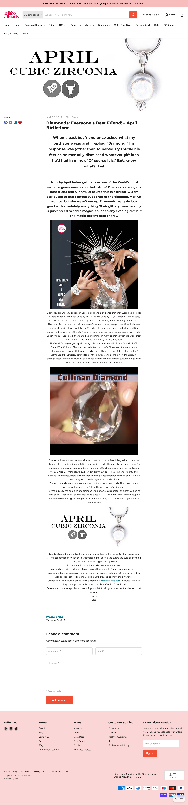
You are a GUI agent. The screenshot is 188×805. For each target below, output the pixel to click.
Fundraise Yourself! (82, 749)
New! (17, 25)
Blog (41, 732)
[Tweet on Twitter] (10, 122)
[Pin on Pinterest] (20, 122)
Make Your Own (122, 25)
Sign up (150, 753)
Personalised (143, 25)
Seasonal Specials (35, 25)
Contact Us (44, 736)
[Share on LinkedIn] (15, 122)
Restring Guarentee (117, 736)
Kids (156, 25)
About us (77, 728)
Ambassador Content (49, 749)
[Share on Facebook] (6, 122)
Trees (76, 732)
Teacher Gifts (11, 33)
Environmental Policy (118, 745)
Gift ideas (168, 25)
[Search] (133, 14)
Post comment (59, 700)
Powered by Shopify (12, 778)
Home (7, 25)
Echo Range (79, 741)
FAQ (41, 745)
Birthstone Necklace (110, 580)
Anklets (89, 25)
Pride (52, 25)
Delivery (43, 741)
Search (42, 728)
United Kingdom (173, 775)
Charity (76, 745)
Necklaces (104, 25)
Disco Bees (78, 736)
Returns (112, 741)
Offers (62, 25)
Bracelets (75, 25)
